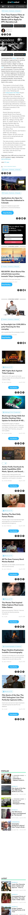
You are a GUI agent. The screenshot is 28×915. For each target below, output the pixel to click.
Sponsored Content (6, 282)
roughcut (14, 166)
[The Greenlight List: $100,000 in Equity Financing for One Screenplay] (13, 308)
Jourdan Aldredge (8, 433)
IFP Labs (6, 162)
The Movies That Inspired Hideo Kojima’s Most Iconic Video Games (12, 604)
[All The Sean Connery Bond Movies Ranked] (13, 545)
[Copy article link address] (10, 34)
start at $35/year (6, 159)
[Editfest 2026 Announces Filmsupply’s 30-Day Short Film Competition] (6, 851)
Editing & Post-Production (12, 412)
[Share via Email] (7, 34)
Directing (12, 6)
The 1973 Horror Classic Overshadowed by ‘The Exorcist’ (19, 862)
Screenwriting (21, 6)
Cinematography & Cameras (13, 646)
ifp (4, 166)
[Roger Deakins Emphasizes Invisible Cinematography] (13, 636)
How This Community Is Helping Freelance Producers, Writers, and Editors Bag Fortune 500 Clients (19, 829)
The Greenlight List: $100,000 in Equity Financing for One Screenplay (13, 326)
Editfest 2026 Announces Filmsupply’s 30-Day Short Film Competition (19, 852)
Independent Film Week (12, 92)
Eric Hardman (16, 866)
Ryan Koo (10, 29)
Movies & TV (8, 367)
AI (4, 6)
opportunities (9, 166)
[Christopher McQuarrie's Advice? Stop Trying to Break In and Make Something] (6, 874)
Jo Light (5, 210)
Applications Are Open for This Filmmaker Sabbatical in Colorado (12, 200)
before (14, 58)
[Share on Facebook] (2, 34)
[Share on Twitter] (5, 34)
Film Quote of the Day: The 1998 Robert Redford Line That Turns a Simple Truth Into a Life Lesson (19, 840)
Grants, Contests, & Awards (12, 11)
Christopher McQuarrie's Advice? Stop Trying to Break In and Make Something (18, 876)
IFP (2, 67)
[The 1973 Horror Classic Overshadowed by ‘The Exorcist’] (6, 862)
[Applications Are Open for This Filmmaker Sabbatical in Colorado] (13, 183)
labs (6, 166)
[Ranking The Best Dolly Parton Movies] (13, 500)
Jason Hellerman (7, 382)
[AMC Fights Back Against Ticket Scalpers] (13, 357)
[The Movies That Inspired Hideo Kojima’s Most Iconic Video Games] (13, 589)
